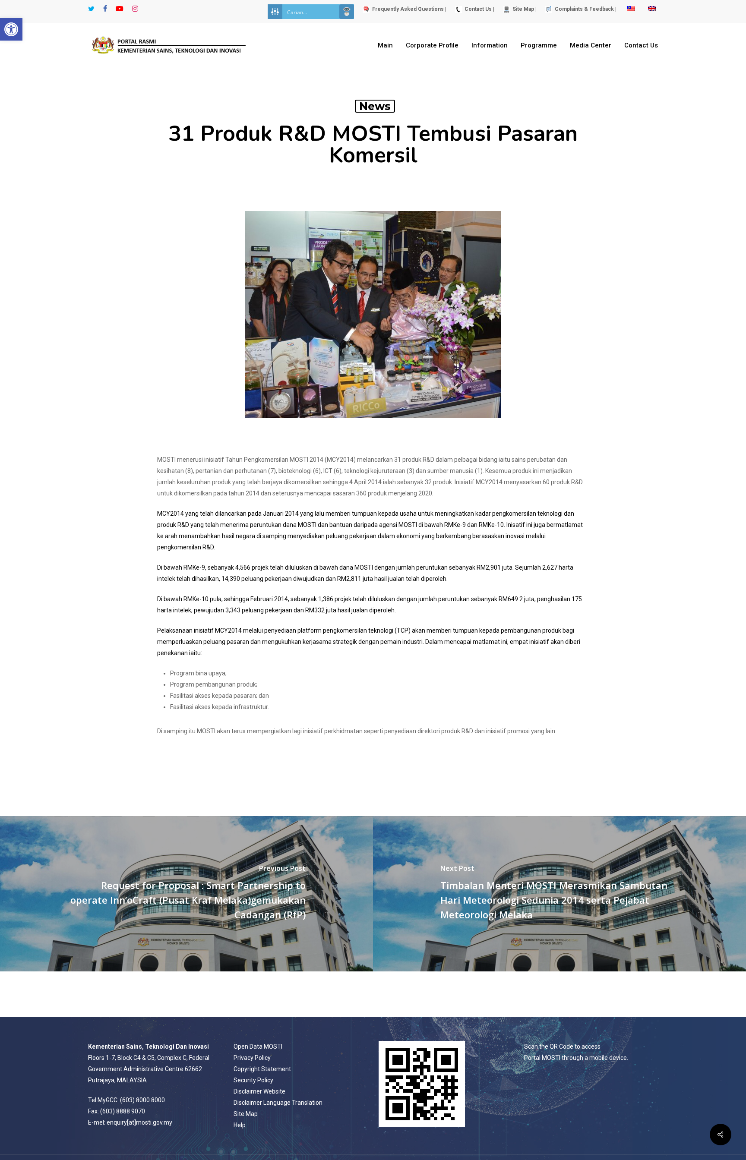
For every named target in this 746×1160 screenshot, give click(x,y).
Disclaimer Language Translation (278, 1102)
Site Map (246, 1113)
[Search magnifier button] (346, 11)
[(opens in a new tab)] (186, 893)
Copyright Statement (262, 1068)
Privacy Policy (252, 1057)
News (375, 106)
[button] (11, 29)
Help (240, 1125)
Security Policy (253, 1080)
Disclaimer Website (259, 1091)
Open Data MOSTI (258, 1046)
